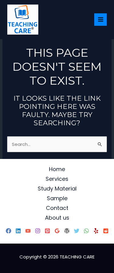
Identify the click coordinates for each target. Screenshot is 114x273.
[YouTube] (28, 231)
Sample (57, 198)
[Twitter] (76, 231)
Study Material (57, 188)
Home (57, 169)
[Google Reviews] (57, 231)
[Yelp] (96, 231)
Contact (57, 208)
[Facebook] (8, 231)
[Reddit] (106, 231)
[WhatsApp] (86, 231)
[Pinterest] (47, 231)
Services (57, 179)
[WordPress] (67, 231)
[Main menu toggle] (100, 19)
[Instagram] (37, 231)
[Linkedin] (18, 231)
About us (57, 217)
